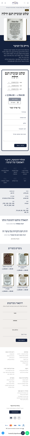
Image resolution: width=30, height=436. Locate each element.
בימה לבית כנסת (10, 356)
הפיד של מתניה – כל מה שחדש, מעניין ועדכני (22, 354)
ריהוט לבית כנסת (10, 352)
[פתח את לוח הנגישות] (3, 433)
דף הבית (27, 7)
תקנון (27, 365)
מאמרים (12, 378)
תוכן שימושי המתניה (9, 385)
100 (13, 203)
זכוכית (26, 203)
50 (21, 211)
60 (19, 211)
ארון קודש (12, 354)
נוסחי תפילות (11, 387)
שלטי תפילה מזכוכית (20, 7)
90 (5, 205)
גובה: (21, 86)
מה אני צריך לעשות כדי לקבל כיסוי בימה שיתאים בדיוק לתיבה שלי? (22, 398)
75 (27, 212)
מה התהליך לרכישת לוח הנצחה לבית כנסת (22, 393)
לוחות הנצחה (25, 380)
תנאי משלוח (25, 363)
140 (7, 203)
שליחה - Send (20, 145)
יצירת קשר (25, 359)
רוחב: (20, 89)
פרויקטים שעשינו (24, 361)
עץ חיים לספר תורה (10, 370)
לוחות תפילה (25, 382)
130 (24, 211)
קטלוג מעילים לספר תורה (8, 372)
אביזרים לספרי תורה (9, 368)
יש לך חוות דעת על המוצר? (15, 235)
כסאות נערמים (11, 359)
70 (7, 205)
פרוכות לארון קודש (24, 370)
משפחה (15, 321)
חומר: (20, 82)
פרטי (15, 313)
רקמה (26, 368)
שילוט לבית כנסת (23, 378)
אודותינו (26, 352)
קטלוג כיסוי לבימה (24, 372)
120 (10, 203)
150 (4, 203)
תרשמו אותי (21, 340)
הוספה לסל (15, 99)
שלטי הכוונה (25, 385)
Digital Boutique (18, 433)
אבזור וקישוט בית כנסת (23, 383)
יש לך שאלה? (15, 224)
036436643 (15, 412)
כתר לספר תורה (10, 374)
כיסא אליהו (11, 358)
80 (25, 212)
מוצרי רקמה (11, 382)
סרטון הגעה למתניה (23, 357)
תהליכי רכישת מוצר (23, 391)
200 (10, 205)
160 (13, 205)
